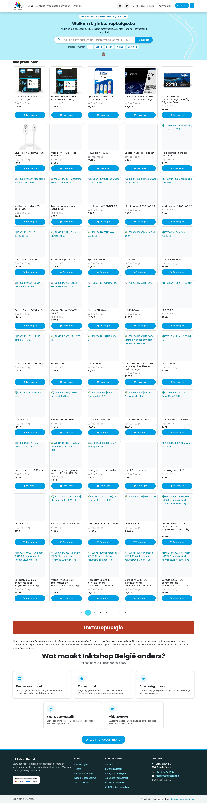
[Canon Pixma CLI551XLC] (66, 404)
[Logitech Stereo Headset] (140, 137)
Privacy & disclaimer (115, 782)
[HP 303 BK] (177, 295)
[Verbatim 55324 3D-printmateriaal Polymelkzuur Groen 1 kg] (140, 564)
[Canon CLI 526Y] (103, 295)
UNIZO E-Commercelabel (117, 787)
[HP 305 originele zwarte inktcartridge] (30, 81)
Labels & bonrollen (83, 773)
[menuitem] (30, 6)
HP (90, 47)
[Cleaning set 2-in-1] (177, 455)
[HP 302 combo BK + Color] (30, 348)
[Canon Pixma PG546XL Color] (66, 295)
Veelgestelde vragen (115, 773)
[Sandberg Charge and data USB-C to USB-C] (66, 455)
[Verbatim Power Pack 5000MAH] (66, 137)
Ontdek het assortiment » (103, 740)
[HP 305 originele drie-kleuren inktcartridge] (66, 81)
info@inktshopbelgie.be (167, 775)
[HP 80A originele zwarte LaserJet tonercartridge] (140, 81)
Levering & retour (113, 769)
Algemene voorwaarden (116, 778)
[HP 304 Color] (30, 404)
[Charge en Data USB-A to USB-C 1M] (30, 137)
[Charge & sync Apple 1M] (103, 455)
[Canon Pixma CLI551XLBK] (177, 404)
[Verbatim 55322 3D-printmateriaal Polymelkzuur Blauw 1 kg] (66, 564)
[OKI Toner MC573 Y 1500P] (66, 508)
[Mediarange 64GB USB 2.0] (177, 191)
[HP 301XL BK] (66, 348)
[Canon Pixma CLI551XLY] (103, 404)
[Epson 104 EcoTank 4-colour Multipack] (103, 81)
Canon (99, 47)
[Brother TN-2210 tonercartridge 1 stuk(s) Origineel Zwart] (177, 81)
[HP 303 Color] (140, 295)
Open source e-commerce (182, 799)
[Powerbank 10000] (103, 137)
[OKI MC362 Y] (140, 508)
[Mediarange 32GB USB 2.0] (140, 191)
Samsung (132, 47)
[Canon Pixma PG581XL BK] (30, 295)
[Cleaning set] (30, 508)
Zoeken (144, 40)
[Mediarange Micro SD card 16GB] (30, 191)
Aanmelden (165, 6)
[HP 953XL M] (103, 348)
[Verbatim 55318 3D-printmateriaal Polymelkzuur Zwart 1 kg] (177, 508)
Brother (120, 47)
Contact (182, 5)
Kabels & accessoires (85, 778)
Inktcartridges (81, 764)
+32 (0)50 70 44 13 (164, 771)
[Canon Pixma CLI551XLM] (140, 404)
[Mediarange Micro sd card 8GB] (177, 137)
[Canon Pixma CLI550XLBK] (30, 455)
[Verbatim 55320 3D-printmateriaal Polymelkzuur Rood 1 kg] (103, 564)
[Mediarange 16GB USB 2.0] (103, 191)
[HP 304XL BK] (177, 348)
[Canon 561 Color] (140, 244)
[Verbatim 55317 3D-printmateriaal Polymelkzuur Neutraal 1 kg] (177, 564)
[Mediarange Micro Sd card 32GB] (66, 191)
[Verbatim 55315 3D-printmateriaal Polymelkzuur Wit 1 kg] (30, 564)
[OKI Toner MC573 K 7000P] (103, 508)
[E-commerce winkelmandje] (120, 6)
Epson (109, 47)
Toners (77, 769)
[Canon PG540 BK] (177, 244)
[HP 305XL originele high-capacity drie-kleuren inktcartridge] (140, 348)
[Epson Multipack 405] (30, 244)
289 (119, 612)
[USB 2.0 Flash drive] (140, 455)
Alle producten (81, 782)
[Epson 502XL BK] (103, 244)
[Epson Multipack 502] (66, 244)
